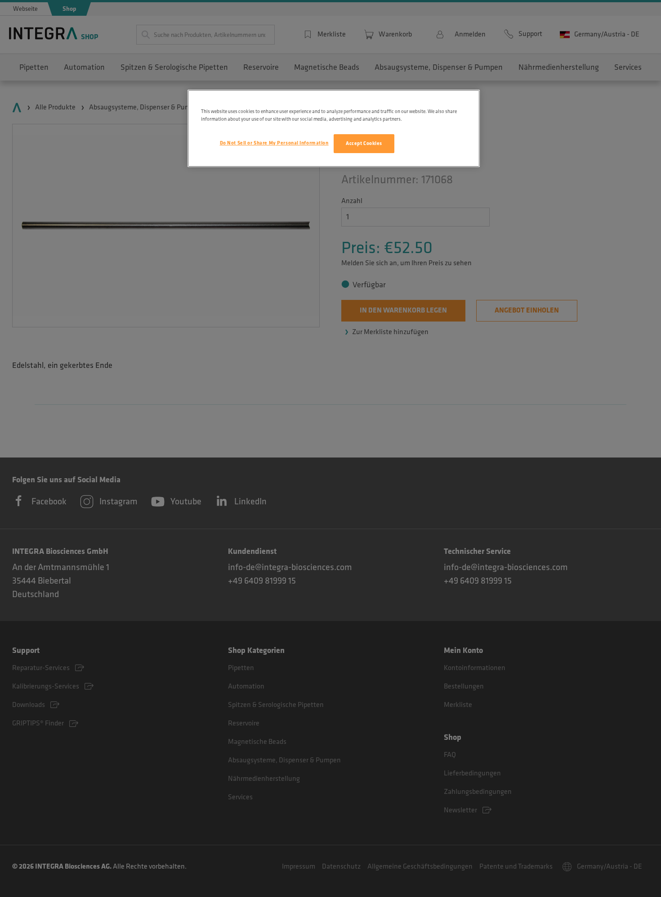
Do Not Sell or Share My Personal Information (274, 143)
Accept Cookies (364, 143)
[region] (334, 128)
